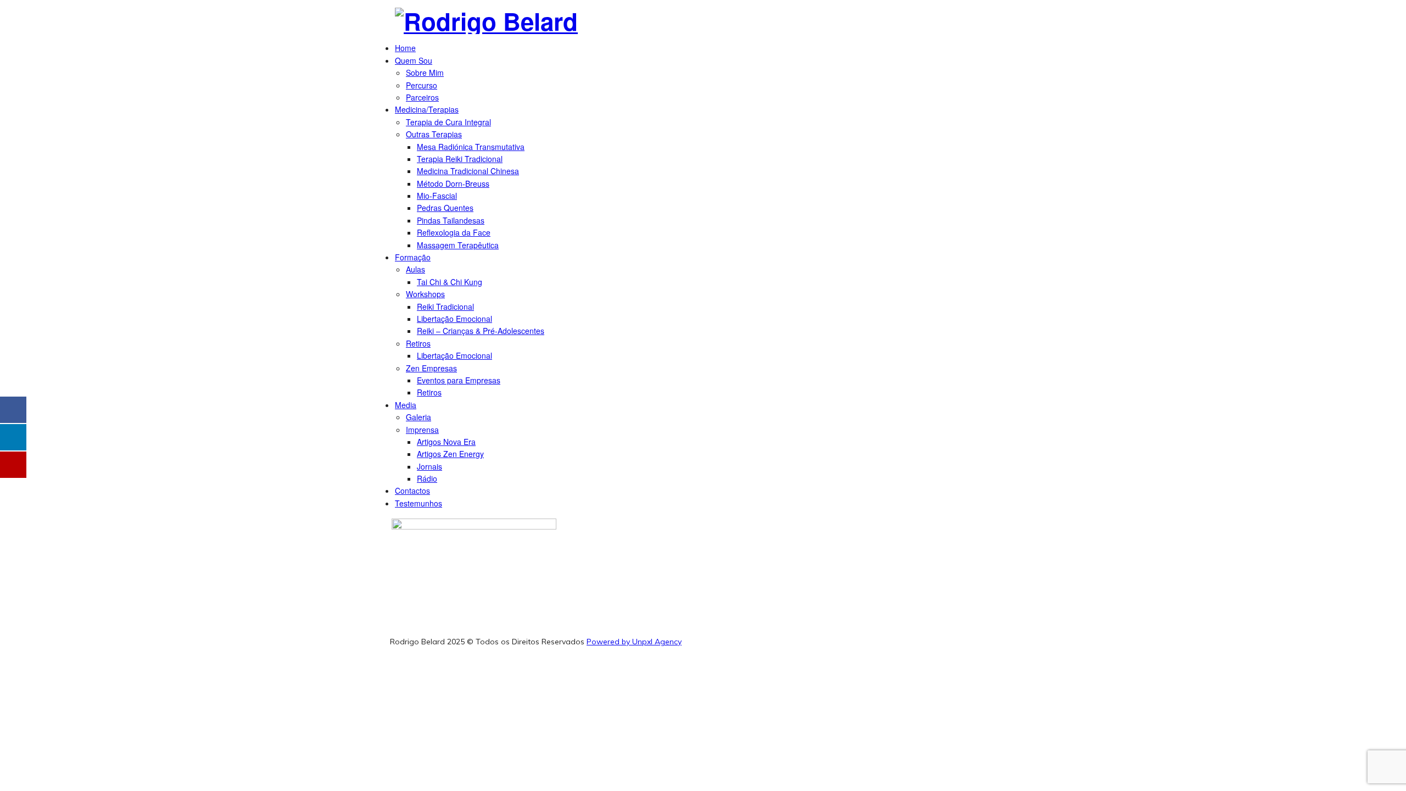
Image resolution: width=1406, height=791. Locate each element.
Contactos (412, 490)
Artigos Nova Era (446, 441)
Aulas (415, 269)
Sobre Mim (425, 72)
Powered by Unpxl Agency (634, 642)
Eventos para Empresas (458, 380)
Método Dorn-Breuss (453, 183)
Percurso (421, 85)
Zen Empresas (431, 368)
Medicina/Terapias (427, 109)
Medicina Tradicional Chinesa (468, 170)
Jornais (429, 466)
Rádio (427, 478)
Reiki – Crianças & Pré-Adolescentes (480, 330)
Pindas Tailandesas (450, 220)
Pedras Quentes (445, 207)
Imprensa (422, 429)
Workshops (425, 293)
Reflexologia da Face (453, 232)
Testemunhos (418, 503)
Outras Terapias (434, 134)
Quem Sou (413, 60)
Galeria (418, 416)
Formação (413, 257)
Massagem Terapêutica (458, 244)
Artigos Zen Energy (450, 453)
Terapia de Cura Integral (448, 121)
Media (405, 404)
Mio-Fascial (437, 195)
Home (405, 47)
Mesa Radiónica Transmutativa (471, 146)
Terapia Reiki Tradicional (460, 158)
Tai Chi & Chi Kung (449, 281)
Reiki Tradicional (445, 306)
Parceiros (422, 97)
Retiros (418, 343)
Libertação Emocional (454, 318)
